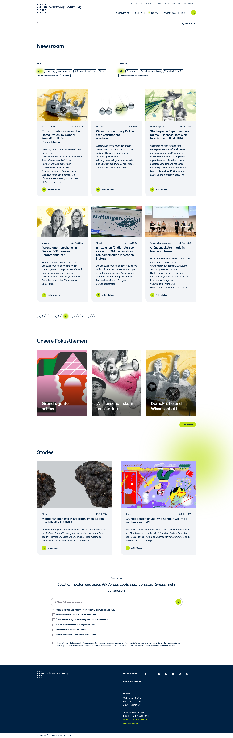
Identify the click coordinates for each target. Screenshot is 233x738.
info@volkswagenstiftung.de (135, 719)
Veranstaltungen (174, 12)
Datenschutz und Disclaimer (60, 735)
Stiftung (140, 12)
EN (136, 3)
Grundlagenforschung (151, 71)
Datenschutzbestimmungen (81, 643)
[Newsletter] (145, 681)
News (154, 12)
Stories (102, 71)
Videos (66, 76)
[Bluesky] (159, 673)
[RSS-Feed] (180, 673)
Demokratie (132, 71)
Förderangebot (64, 71)
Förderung (122, 12)
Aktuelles (49, 71)
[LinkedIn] (145, 673)
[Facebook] (166, 673)
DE (131, 3)
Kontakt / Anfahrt (130, 723)
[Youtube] (173, 673)
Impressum (41, 735)
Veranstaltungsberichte (49, 76)
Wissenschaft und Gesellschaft (134, 76)
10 (77, 316)
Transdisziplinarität (173, 71)
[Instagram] (152, 673)
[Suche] (193, 12)
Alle (40, 71)
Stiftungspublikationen (85, 71)
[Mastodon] (187, 673)
